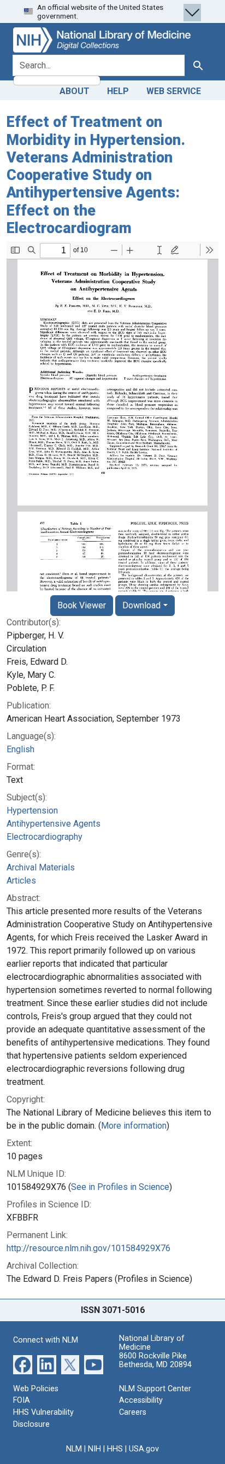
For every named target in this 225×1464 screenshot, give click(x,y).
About (75, 91)
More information (134, 1125)
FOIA (21, 1400)
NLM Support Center (155, 1388)
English (20, 749)
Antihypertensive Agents (53, 823)
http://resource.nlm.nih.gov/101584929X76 (88, 1248)
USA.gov (144, 1449)
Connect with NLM (45, 1340)
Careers (132, 1412)
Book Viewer (81, 605)
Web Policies (35, 1388)
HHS (115, 1449)
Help (118, 91)
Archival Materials (41, 867)
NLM (74, 1449)
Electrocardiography (44, 837)
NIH (94, 1449)
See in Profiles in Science (120, 1187)
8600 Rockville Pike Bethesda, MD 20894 (155, 1360)
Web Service (173, 91)
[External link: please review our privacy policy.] (22, 1364)
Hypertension (32, 810)
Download (141, 605)
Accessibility (141, 1400)
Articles (21, 880)
